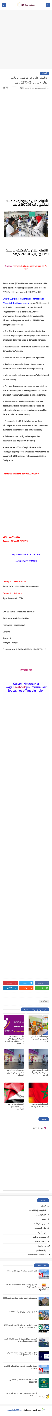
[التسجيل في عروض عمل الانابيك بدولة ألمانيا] (38, 1093)
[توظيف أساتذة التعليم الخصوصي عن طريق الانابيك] (14, 1059)
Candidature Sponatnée (36, 1255)
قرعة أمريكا (42, 1233)
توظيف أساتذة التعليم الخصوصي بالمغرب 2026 (39, 1038)
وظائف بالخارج (41, 1250)
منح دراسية (42, 1246)
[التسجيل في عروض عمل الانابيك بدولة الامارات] (14, 1093)
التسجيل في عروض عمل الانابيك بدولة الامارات (16, 1106)
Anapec (8, 266)
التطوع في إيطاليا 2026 (37, 1210)
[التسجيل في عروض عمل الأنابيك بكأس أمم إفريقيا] (38, 1059)
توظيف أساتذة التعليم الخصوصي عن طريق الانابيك (15, 1072)
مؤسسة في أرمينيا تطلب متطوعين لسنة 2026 (20, 1298)
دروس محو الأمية (40, 1224)
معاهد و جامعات (40, 1241)
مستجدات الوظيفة (39, 1237)
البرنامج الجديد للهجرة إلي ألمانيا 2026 (23, 1312)
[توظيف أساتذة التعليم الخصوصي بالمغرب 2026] (38, 1025)
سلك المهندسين (40, 1228)
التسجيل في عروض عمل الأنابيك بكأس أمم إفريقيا (39, 1072)
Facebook (19, 687)
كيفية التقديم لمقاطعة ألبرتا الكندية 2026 (22, 1271)
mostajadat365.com (15, 1410)
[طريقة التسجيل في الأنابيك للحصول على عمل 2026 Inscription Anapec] (14, 1025)
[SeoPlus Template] (43, 1410)
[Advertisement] (26, 40)
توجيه (44, 1219)
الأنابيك (44, 73)
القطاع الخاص (41, 1215)
